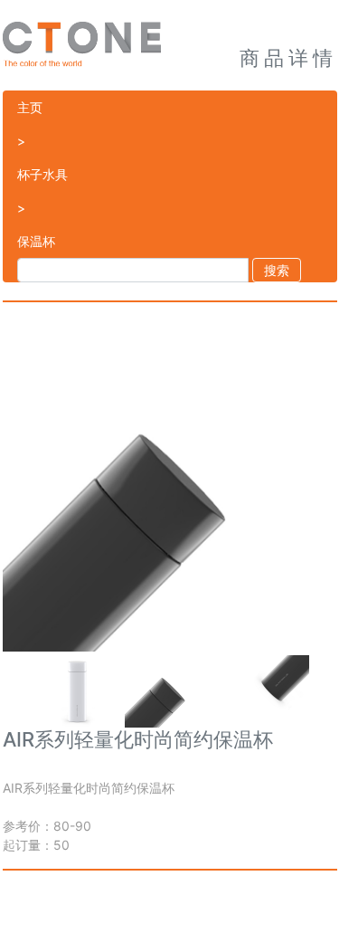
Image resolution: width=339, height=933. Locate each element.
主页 (29, 107)
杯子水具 (42, 174)
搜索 (276, 270)
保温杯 (36, 241)
